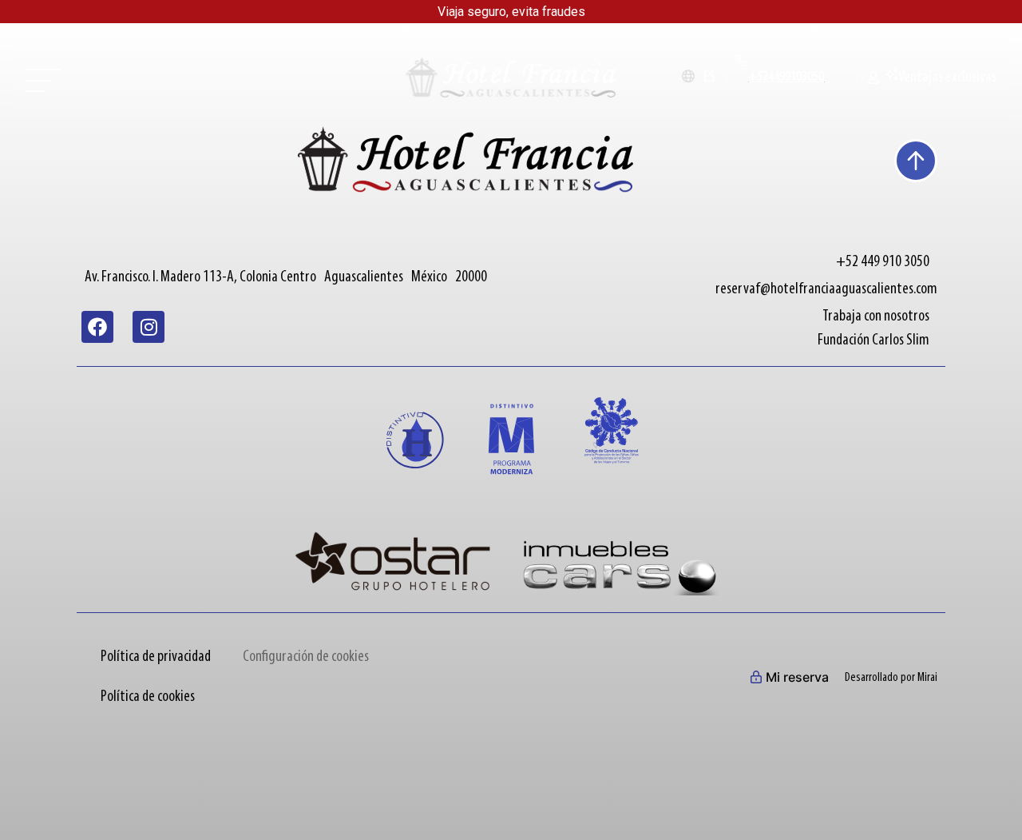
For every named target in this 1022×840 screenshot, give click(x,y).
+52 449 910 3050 (882, 262)
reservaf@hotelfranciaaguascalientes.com (826, 289)
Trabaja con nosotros (875, 316)
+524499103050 (786, 77)
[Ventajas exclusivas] (891, 74)
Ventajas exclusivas (947, 78)
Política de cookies (148, 697)
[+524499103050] (741, 60)
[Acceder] (876, 78)
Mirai (927, 677)
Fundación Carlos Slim (873, 340)
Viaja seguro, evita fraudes (511, 11)
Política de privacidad (156, 657)
